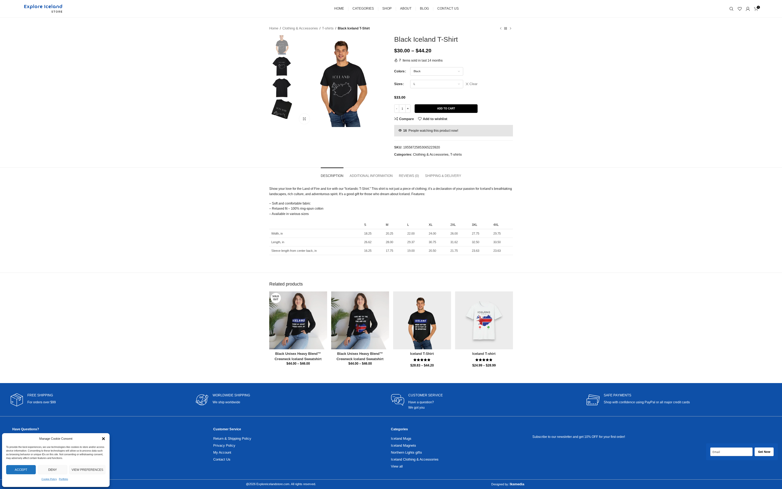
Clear (473, 84)
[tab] (332, 173)
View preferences (87, 469)
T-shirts (328, 28)
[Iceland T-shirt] (484, 320)
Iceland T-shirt (484, 354)
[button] (103, 439)
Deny (52, 469)
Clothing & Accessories (300, 28)
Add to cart (446, 108)
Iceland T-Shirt (422, 354)
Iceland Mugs (401, 439)
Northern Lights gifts (406, 452)
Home (273, 28)
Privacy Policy (224, 445)
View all (397, 466)
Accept (21, 469)
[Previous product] (500, 28)
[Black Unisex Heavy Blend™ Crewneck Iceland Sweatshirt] (298, 320)
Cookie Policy (49, 479)
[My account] (748, 9)
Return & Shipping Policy (232, 439)
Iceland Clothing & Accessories (415, 459)
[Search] (731, 9)
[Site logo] (43, 8)
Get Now (764, 452)
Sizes (398, 84)
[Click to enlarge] (304, 119)
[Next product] (510, 28)
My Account (222, 452)
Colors (399, 71)
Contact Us (221, 459)
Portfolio (63, 479)
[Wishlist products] (740, 9)
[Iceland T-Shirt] (422, 320)
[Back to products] (505, 28)
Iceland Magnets (403, 445)
